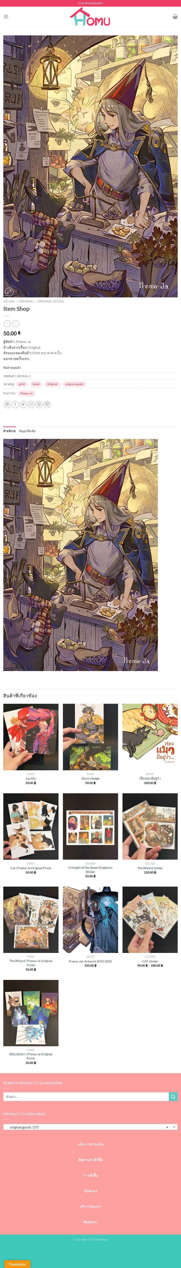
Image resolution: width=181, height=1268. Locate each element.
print (22, 384)
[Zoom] (9, 292)
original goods (51, 301)
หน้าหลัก (9, 301)
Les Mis (31, 778)
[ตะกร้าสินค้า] (175, 16)
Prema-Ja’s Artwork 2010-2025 (90, 961)
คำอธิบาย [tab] (9, 431)
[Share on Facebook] (15, 404)
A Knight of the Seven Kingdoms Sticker (90, 870)
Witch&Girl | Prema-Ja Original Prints (30, 1056)
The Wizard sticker (150, 868)
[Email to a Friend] (31, 404)
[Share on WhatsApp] (7, 404)
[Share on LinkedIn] (47, 404)
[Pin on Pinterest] (39, 404)
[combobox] (90, 1127)
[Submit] (173, 1096)
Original (26, 301)
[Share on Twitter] (23, 404)
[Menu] (6, 16)
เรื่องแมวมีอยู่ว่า (150, 778)
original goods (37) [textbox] (88, 1127)
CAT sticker (150, 961)
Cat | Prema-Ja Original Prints (30, 868)
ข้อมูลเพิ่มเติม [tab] (27, 431)
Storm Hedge (90, 778)
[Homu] (90, 16)
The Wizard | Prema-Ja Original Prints (30, 963)
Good (36, 384)
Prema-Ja (26, 393)
